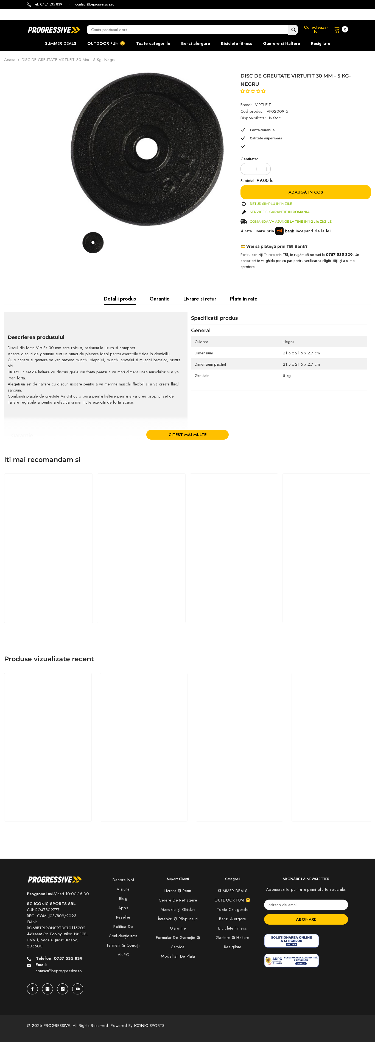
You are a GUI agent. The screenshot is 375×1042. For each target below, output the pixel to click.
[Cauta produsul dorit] (293, 30)
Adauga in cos (306, 192)
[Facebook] (32, 988)
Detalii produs (120, 298)
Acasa (9, 60)
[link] (48, 602)
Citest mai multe (187, 435)
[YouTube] (77, 988)
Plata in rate (244, 298)
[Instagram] (47, 988)
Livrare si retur (199, 298)
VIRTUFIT (263, 105)
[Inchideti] (296, 23)
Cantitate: (249, 159)
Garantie (160, 298)
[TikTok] (62, 988)
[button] (253, 91)
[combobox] (192, 29)
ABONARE (306, 919)
